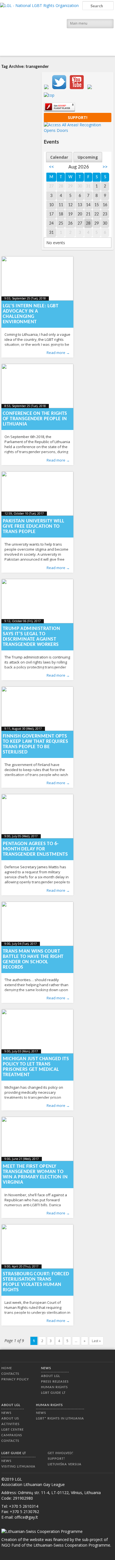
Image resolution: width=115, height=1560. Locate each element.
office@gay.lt (26, 1517)
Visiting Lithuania (18, 1466)
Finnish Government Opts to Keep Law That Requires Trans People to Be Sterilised (35, 744)
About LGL (50, 1376)
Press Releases (55, 1381)
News (46, 1368)
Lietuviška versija (65, 1464)
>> (104, 167)
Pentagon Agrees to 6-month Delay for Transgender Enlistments (35, 849)
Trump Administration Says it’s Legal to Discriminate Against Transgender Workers (31, 636)
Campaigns (11, 1435)
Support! (77, 117)
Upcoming (88, 157)
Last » (96, 1340)
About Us (10, 1418)
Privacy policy (15, 1379)
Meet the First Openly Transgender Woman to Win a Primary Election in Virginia (35, 1174)
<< (51, 167)
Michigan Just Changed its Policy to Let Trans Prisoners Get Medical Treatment (36, 1067)
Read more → (58, 352)
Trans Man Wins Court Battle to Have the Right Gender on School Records (33, 959)
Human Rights (54, 1387)
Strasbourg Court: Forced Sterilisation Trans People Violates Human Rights (36, 1282)
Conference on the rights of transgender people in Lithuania (35, 419)
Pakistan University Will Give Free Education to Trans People (33, 526)
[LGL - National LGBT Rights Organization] (39, 27)
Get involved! (60, 1453)
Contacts (10, 1374)
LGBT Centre (12, 1429)
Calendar (59, 157)
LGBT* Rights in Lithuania (60, 1418)
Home (6, 1368)
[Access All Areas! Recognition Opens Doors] (77, 130)
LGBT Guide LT (53, 1393)
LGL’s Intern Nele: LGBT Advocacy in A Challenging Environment (30, 314)
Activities (10, 1424)
